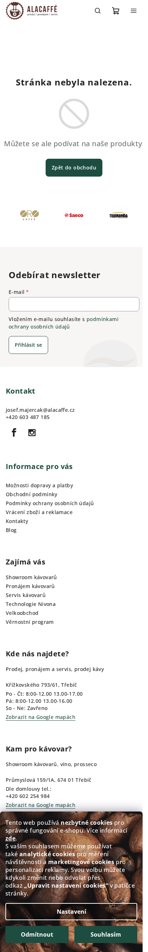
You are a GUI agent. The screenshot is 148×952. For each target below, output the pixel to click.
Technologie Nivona (31, 604)
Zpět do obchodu (74, 167)
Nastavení (71, 912)
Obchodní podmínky (31, 494)
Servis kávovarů (26, 595)
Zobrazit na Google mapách (40, 717)
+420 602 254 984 (28, 796)
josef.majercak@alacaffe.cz (40, 409)
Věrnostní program (30, 621)
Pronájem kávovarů (30, 586)
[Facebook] (14, 432)
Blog (11, 530)
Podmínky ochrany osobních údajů (50, 503)
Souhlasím (106, 934)
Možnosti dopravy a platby (39, 485)
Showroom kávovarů (31, 577)
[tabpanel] (29, 217)
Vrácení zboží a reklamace (39, 512)
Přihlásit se (28, 344)
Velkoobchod (22, 613)
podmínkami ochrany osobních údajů (64, 323)
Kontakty (17, 521)
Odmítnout (37, 934)
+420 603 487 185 (28, 417)
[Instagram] (32, 432)
